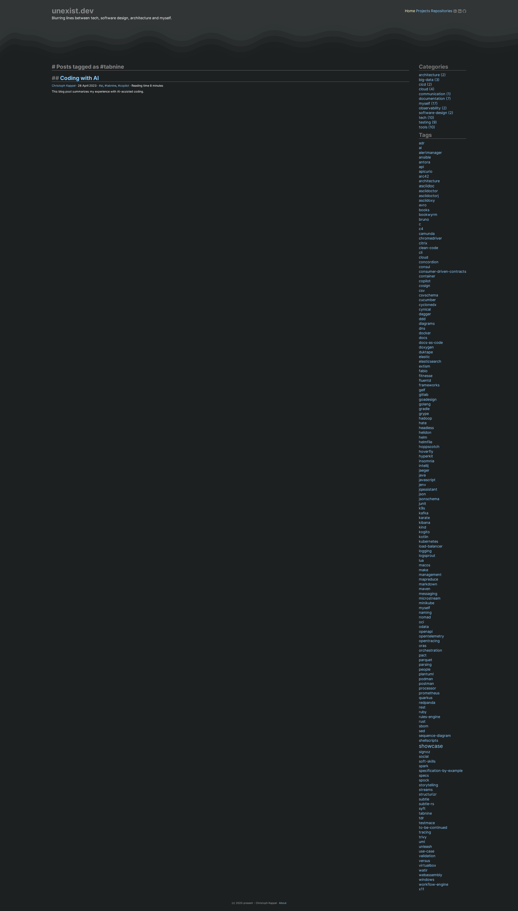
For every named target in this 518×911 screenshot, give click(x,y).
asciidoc (426, 185)
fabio (423, 371)
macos (424, 565)
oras (422, 646)
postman (426, 683)
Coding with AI (79, 78)
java (422, 475)
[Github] (464, 11)
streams (426, 789)
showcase (431, 746)
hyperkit (426, 456)
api (421, 167)
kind (422, 527)
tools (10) (427, 127)
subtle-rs (426, 804)
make (423, 570)
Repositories (441, 11)
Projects (423, 11)
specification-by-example (441, 770)
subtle (424, 799)
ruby (423, 712)
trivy (423, 837)
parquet (425, 660)
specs (424, 775)
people (424, 669)
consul (424, 267)
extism (424, 366)
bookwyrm (428, 214)
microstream (430, 598)
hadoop (425, 418)
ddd (422, 319)
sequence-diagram (435, 735)
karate (424, 518)
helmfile (425, 442)
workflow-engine (433, 884)
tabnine (111, 85)
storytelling (428, 785)
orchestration (430, 650)
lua (421, 560)
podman (426, 679)
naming (425, 612)
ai (102, 85)
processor (427, 688)
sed (422, 731)
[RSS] (455, 11)
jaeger (424, 470)
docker (425, 333)
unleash (425, 846)
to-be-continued (433, 827)
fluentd (425, 380)
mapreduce (428, 579)
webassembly (430, 875)
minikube (426, 603)
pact (423, 655)
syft (422, 808)
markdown (428, 584)
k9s (422, 508)
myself (424, 608)
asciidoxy (427, 200)
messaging (428, 593)
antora (424, 162)
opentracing (429, 641)
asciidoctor (428, 191)
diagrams (427, 323)
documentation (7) (435, 98)
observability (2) (433, 108)
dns (422, 328)
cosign (424, 285)
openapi (426, 631)
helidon (425, 432)
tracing (425, 832)
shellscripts (428, 740)
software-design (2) (436, 113)
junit (422, 503)
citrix (423, 243)
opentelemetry (431, 636)
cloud (423, 257)
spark (423, 766)
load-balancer (431, 546)
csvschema (428, 295)
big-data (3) (429, 80)
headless (426, 428)
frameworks (429, 385)
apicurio (425, 171)
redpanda (427, 702)
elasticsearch (430, 361)
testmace (427, 823)
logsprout (427, 555)
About (283, 903)
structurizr (428, 794)
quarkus (425, 698)
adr (422, 143)
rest (422, 707)
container (427, 276)
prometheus (429, 693)
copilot (124, 85)
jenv (422, 485)
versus (424, 861)
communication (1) (435, 94)
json (422, 494)
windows (426, 879)
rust (422, 721)
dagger (425, 314)
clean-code (428, 248)
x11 (421, 889)
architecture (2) (432, 75)
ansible (425, 157)
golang (425, 404)
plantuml (426, 674)
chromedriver (430, 238)
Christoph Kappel (63, 85)
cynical (425, 309)
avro (423, 205)
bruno (424, 219)
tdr (421, 818)
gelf (422, 390)
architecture (429, 181)
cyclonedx (427, 305)
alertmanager (430, 152)
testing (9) (428, 122)
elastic (424, 357)
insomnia (426, 461)
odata (424, 626)
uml (422, 842)
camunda (427, 233)
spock (424, 780)
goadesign (428, 399)
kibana (424, 522)
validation (427, 856)
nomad (425, 617)
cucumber (427, 300)
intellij (424, 465)
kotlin (423, 537)
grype (424, 413)
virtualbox (427, 865)
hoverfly (426, 451)
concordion (428, 262)
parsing (425, 664)
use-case (426, 851)
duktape (426, 352)
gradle (424, 409)
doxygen (426, 347)
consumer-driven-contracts (442, 271)
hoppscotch (429, 446)
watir (423, 870)
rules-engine (429, 717)
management (430, 574)
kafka (423, 513)
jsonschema (429, 499)
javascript (427, 480)
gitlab (423, 394)
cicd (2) (425, 84)
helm (423, 437)
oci (421, 622)
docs (423, 338)
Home (410, 11)
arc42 (424, 176)
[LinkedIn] (460, 11)
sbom (423, 726)
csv (422, 290)
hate (423, 423)
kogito (424, 532)
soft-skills (427, 761)
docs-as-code (431, 342)
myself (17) (428, 103)
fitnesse (425, 376)
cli (420, 252)
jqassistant (428, 489)
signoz (424, 752)
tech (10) (426, 117)
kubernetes (428, 541)
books (424, 210)
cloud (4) (426, 89)
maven (424, 589)
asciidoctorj (429, 196)
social (424, 756)
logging (425, 551)
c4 (421, 229)
